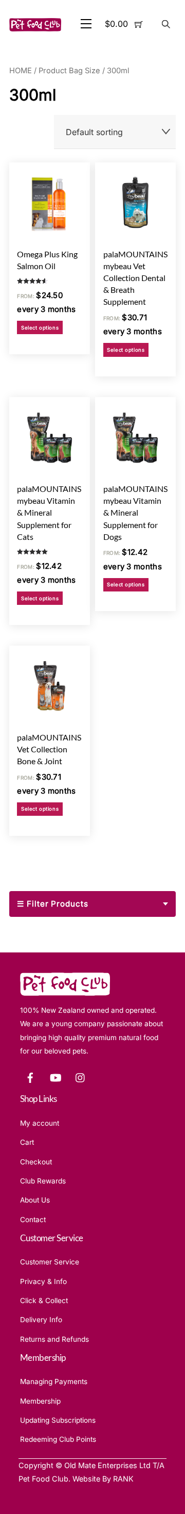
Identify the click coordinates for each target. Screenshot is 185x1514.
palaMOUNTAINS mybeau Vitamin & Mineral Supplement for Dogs (135, 512)
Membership (40, 1401)
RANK (123, 1478)
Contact (33, 1219)
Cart (27, 1142)
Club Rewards (43, 1181)
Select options (40, 328)
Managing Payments (53, 1381)
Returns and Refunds (54, 1339)
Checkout (36, 1162)
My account (39, 1123)
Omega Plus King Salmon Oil (47, 260)
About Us (35, 1200)
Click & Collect (44, 1300)
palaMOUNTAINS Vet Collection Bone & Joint (49, 749)
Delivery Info (41, 1319)
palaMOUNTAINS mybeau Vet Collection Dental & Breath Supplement (135, 278)
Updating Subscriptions (58, 1420)
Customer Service (49, 1262)
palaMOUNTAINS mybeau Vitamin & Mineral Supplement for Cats (49, 512)
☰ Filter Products (52, 904)
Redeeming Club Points (58, 1439)
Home (20, 70)
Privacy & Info (43, 1281)
